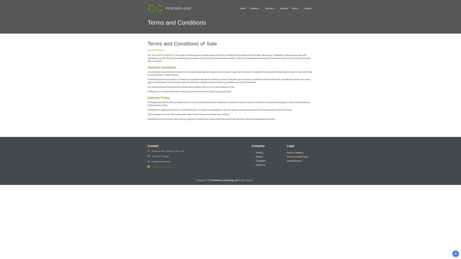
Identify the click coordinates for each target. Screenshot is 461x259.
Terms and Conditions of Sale (165, 55)
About (294, 8)
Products (254, 8)
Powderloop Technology (162, 167)
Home (243, 8)
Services (269, 8)
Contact (308, 8)
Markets (284, 8)
